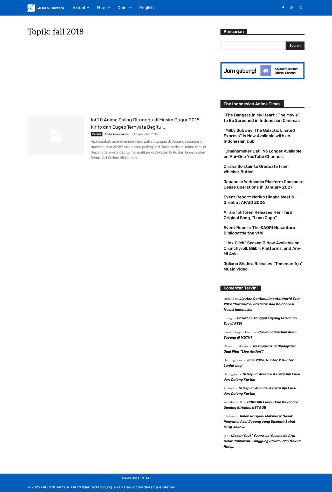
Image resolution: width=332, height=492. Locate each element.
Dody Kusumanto (117, 134)
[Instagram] (292, 8)
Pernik (96, 134)
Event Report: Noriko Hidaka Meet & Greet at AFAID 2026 (259, 200)
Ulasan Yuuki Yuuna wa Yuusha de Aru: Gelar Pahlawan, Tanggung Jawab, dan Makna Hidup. (262, 441)
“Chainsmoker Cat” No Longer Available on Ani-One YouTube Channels (262, 154)
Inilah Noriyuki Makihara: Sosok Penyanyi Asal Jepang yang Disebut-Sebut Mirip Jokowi (259, 421)
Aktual (79, 7)
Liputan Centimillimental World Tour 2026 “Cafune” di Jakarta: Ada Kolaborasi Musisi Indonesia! (262, 304)
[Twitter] (301, 8)
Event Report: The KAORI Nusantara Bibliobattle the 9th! (259, 230)
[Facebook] (283, 8)
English (146, 7)
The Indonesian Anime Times (252, 103)
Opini (122, 7)
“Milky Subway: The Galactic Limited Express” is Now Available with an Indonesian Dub (259, 136)
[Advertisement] (117, 77)
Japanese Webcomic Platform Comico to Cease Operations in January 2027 (263, 184)
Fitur (101, 7)
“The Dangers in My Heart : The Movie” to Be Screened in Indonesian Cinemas (262, 118)
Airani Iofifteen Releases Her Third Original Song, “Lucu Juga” (258, 215)
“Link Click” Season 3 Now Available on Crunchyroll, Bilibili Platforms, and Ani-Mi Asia (262, 248)
